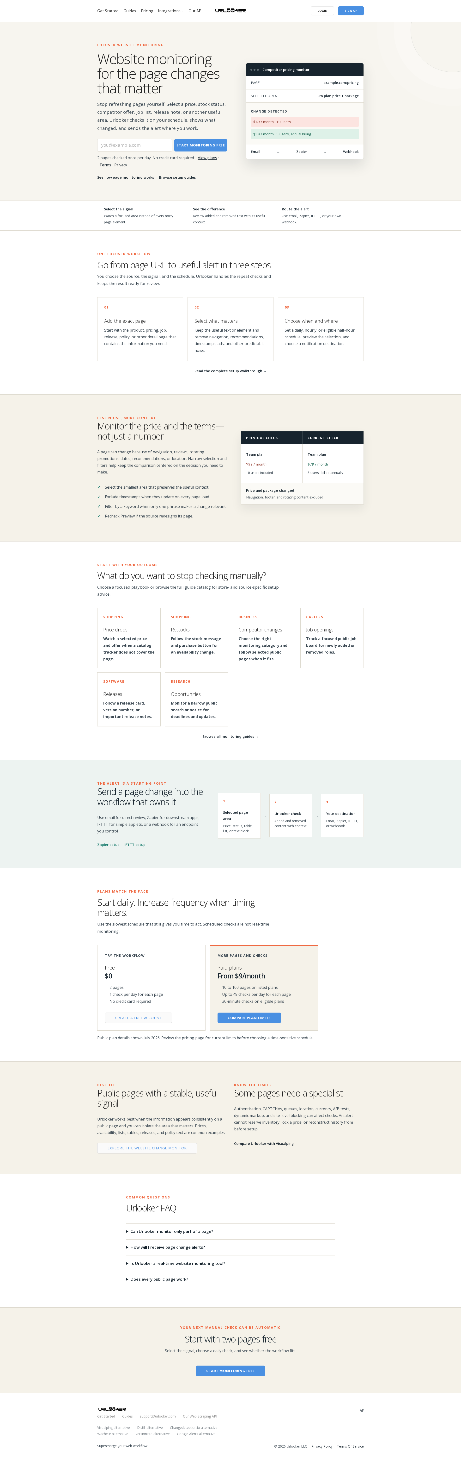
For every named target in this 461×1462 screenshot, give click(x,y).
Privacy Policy (322, 1446)
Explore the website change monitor (147, 1148)
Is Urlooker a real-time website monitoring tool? (177, 1263)
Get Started (108, 10)
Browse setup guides (177, 177)
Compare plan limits (249, 1017)
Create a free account (138, 1017)
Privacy (120, 165)
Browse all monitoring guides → (230, 736)
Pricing (147, 10)
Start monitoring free (200, 145)
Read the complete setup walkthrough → (230, 370)
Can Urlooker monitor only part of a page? (171, 1231)
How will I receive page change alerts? (167, 1247)
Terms (105, 165)
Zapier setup (108, 844)
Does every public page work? (159, 1279)
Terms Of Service (350, 1446)
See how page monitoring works (125, 177)
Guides (129, 10)
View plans (207, 157)
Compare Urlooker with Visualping (264, 1143)
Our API (195, 10)
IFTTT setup (135, 844)
